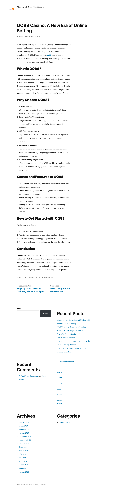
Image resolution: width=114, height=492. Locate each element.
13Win (59, 403)
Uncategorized (49, 277)
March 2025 (23, 465)
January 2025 (24, 472)
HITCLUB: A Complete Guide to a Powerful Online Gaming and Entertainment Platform (71, 334)
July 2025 (22, 454)
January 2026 (24, 433)
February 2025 (24, 468)
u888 (59, 389)
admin (21, 36)
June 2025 (23, 457)
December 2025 (25, 436)
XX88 (59, 394)
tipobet (59, 383)
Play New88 (23, 7)
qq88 (49, 55)
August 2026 (24, 422)
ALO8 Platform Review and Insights (71, 327)
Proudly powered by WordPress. (36, 485)
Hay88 (59, 378)
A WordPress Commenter (29, 376)
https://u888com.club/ (65, 361)
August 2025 (24, 450)
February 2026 (24, 429)
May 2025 (23, 461)
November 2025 (25, 440)
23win (59, 400)
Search (20, 308)
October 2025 (24, 443)
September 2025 (25, 447)
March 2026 (23, 426)
